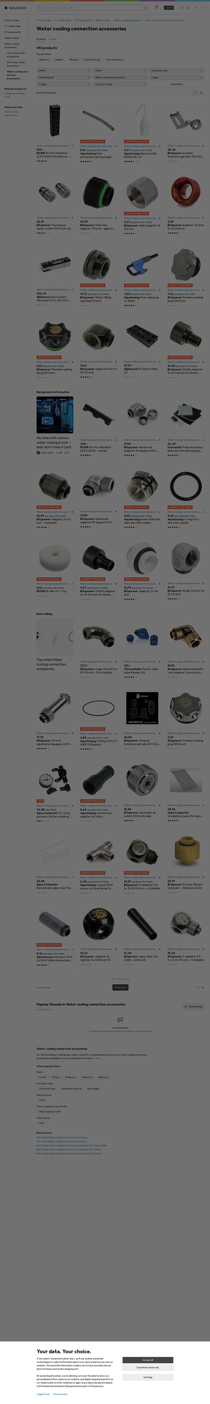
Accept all (148, 1360)
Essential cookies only (148, 1367)
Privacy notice (60, 1394)
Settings (147, 1377)
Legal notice (43, 1394)
